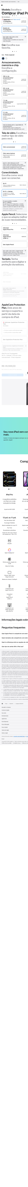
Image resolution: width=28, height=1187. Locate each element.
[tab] (14, 51)
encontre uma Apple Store (19, 736)
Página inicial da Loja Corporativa (8, 1)
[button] (25, 37)
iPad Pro (9, 494)
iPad (6, 703)
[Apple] (2, 703)
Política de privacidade (7, 743)
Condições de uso (17, 743)
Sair (18, 1)
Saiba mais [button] (16, 19)
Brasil (3, 739)
